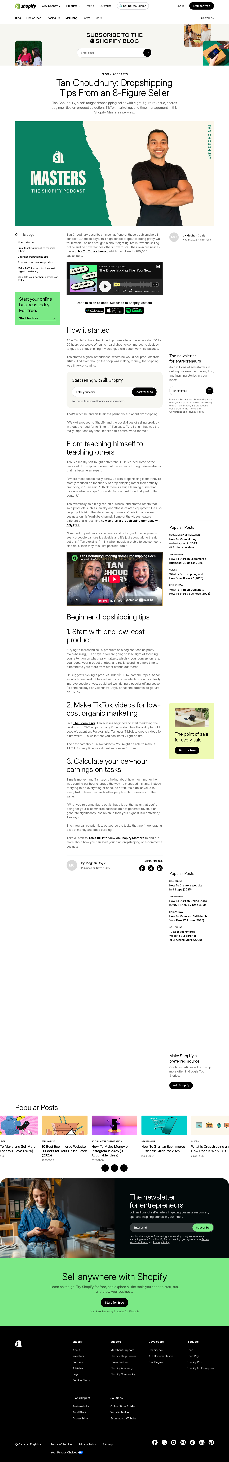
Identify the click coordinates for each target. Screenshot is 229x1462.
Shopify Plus (195, 1362)
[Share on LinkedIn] (160, 868)
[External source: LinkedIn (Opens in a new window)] (202, 1442)
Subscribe (203, 1227)
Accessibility (80, 1418)
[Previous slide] (105, 1168)
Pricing (90, 6)
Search (205, 18)
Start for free (201, 6)
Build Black (79, 1412)
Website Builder (120, 1412)
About (76, 1350)
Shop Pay (193, 1356)
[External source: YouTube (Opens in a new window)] (173, 1442)
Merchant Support (122, 1350)
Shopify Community (122, 1374)
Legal (75, 1374)
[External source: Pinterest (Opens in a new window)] (211, 1442)
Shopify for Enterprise (200, 1368)
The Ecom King (84, 723)
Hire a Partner (119, 1362)
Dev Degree (156, 1362)
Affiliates (77, 1368)
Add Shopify (181, 1085)
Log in (180, 6)
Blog (18, 18)
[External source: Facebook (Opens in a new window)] (155, 1442)
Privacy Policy (196, 411)
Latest (86, 18)
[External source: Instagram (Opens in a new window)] (183, 1442)
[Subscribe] (147, 53)
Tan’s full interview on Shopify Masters (116, 838)
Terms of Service (61, 1444)
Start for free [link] (144, 392)
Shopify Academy (121, 1368)
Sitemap (108, 1444)
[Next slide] (124, 1168)
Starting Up (53, 18)
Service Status (81, 1380)
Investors (78, 1356)
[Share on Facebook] (142, 868)
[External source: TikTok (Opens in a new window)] (192, 1442)
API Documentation (161, 1356)
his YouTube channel (92, 251)
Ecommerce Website (123, 1418)
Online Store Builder (122, 1406)
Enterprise (105, 6)
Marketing (71, 18)
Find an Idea (33, 18)
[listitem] (114, 1136)
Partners (77, 1362)
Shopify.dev (156, 1350)
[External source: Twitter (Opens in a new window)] (164, 1442)
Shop (190, 1350)
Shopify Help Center (123, 1356)
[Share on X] (151, 868)
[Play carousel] (114, 1168)
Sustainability (80, 1406)
